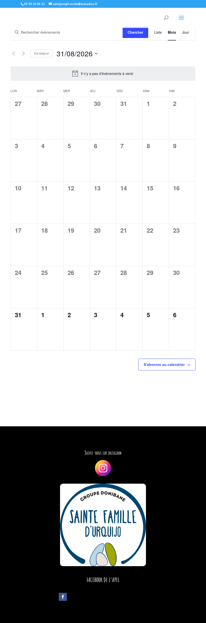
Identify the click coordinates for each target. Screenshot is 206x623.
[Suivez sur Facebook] (63, 597)
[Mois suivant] (23, 54)
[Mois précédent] (14, 54)
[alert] (103, 73)
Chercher (135, 32)
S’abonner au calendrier (164, 364)
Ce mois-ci (41, 53)
